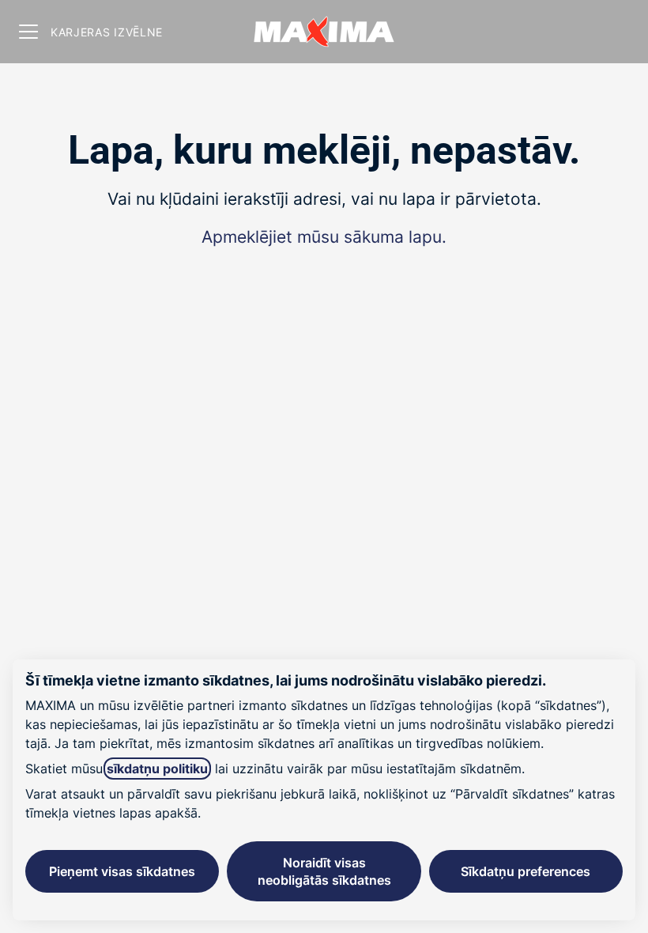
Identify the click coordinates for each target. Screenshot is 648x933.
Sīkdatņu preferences (525, 871)
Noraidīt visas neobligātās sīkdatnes (324, 871)
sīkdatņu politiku (157, 768)
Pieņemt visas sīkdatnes (122, 871)
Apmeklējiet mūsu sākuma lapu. (324, 237)
